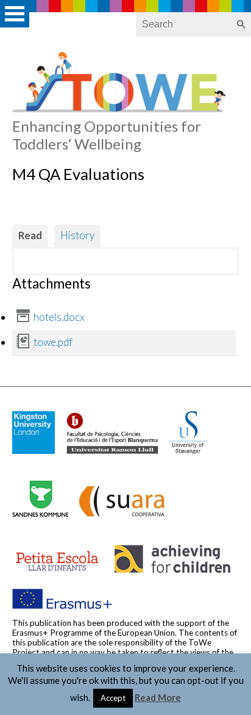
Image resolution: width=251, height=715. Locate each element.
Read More (158, 697)
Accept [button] (113, 698)
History (77, 235)
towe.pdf (53, 342)
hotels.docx (59, 317)
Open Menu (14, 13)
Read (30, 235)
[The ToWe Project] (118, 108)
